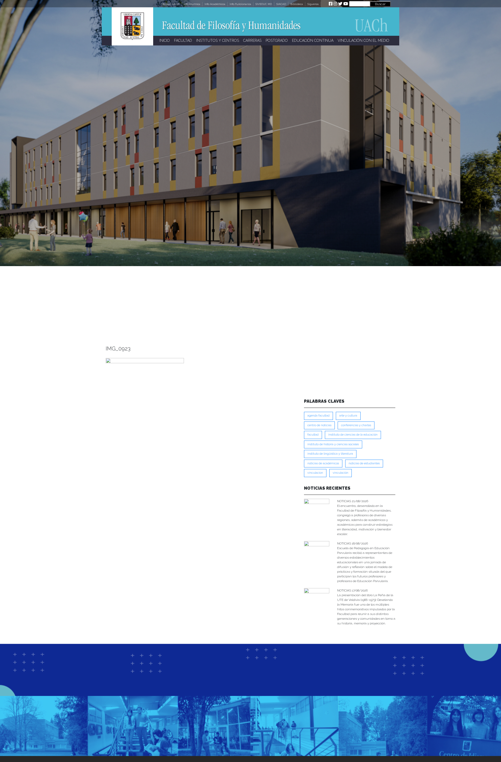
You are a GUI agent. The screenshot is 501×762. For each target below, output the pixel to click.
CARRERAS (252, 40)
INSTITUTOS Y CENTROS (217, 40)
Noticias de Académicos (323, 463)
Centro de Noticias (319, 425)
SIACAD (281, 4)
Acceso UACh (171, 4)
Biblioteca (296, 4)
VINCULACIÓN (340, 472)
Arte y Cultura (348, 415)
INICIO (164, 40)
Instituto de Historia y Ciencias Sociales (333, 444)
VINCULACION (315, 472)
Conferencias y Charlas (356, 425)
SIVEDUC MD (263, 4)
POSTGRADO (277, 40)
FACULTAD (183, 40)
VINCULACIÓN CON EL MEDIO (363, 40)
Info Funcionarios (240, 4)
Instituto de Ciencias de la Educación (353, 434)
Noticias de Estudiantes (364, 463)
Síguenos (313, 4)
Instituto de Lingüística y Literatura (330, 453)
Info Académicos (215, 4)
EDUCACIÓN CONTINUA (312, 40)
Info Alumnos (192, 4)
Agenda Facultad (318, 415)
